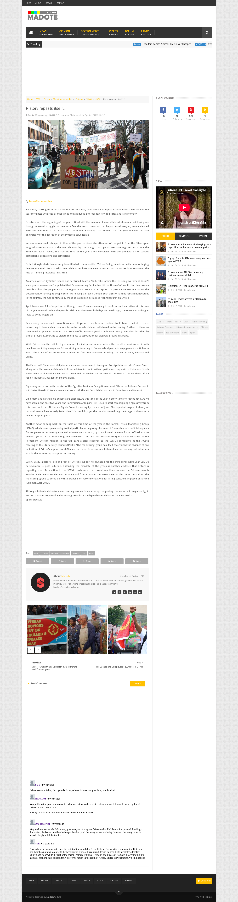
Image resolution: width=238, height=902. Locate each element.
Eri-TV (146, 32)
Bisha (169, 322)
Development (91, 32)
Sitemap (48, 3)
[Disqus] (87, 733)
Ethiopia (204, 327)
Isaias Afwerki (172, 332)
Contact (60, 3)
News (46, 32)
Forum (129, 32)
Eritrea (115, 44)
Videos (113, 32)
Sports (193, 332)
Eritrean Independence (187, 327)
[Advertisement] (119, 73)
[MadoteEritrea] (114, 592)
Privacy (198, 897)
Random (203, 236)
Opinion (66, 32)
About (38, 3)
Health (160, 332)
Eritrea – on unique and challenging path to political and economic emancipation (189, 246)
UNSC (97, 99)
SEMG (89, 99)
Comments (184, 236)
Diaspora (59, 881)
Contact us (205, 881)
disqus (137, 683)
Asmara (160, 322)
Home (28, 3)
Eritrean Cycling (200, 322)
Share (63, 561)
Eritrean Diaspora (165, 327)
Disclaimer (207, 897)
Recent (165, 236)
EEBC (38, 99)
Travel (74, 881)
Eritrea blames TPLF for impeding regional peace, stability (185, 274)
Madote (50, 897)
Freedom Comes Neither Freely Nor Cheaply (144, 44)
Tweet (39, 561)
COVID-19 (178, 44)
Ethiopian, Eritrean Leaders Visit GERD (188, 286)
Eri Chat (128, 881)
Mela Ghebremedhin (62, 99)
